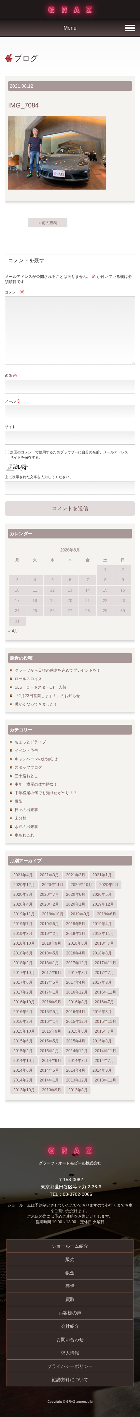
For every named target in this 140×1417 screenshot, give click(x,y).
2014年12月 (77, 1051)
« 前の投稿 (47, 223)
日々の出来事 (26, 810)
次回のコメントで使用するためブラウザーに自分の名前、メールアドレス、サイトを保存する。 (71, 454)
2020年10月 (81, 884)
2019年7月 (23, 924)
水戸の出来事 (26, 826)
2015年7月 (104, 1031)
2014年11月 (105, 1051)
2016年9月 (51, 1002)
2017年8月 (78, 972)
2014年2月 (23, 1080)
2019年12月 (103, 904)
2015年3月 (102, 1041)
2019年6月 (49, 924)
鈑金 (70, 1272)
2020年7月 (49, 894)
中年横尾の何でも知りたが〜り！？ (46, 793)
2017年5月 (49, 982)
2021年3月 (49, 875)
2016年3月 (102, 1011)
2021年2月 (75, 875)
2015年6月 (23, 1041)
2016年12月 (77, 992)
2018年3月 (102, 953)
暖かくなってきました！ (36, 704)
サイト (10, 427)
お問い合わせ (70, 1339)
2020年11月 (52, 884)
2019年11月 (24, 914)
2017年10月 (24, 972)
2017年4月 (75, 982)
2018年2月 (23, 963)
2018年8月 (78, 943)
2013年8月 (78, 1090)
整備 (70, 1286)
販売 (70, 1259)
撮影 (18, 801)
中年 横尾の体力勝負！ (36, 784)
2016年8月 (78, 1002)
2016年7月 (104, 1002)
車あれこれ (24, 835)
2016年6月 (23, 1011)
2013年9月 (51, 1090)
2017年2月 (23, 992)
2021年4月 (23, 875)
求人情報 (70, 1352)
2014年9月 (51, 1060)
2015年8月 (78, 1031)
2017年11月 (105, 963)
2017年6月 (23, 982)
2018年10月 (24, 943)
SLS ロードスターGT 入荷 (40, 687)
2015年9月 (51, 1031)
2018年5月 (49, 953)
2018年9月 (51, 943)
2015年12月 (77, 1021)
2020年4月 (23, 904)
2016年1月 (49, 1021)
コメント (14, 291)
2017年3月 (102, 982)
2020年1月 (75, 904)
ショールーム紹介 (70, 1246)
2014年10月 (24, 1060)
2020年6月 (75, 894)
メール (13, 401)
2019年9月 (80, 914)
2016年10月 (24, 1002)
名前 (11, 375)
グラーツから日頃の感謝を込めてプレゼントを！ (58, 670)
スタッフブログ (28, 767)
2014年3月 (102, 1070)
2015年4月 (75, 1041)
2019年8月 (106, 914)
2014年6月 (23, 1070)
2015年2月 (23, 1051)
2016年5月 (49, 1011)
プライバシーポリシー (70, 1366)
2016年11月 (105, 992)
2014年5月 (49, 1070)
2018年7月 (104, 943)
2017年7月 (104, 972)
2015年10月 (24, 1031)
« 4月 (13, 630)
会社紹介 (70, 1326)
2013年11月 (105, 1080)
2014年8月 (78, 1060)
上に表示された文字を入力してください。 (39, 477)
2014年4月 (75, 1070)
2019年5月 (75, 924)
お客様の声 (70, 1312)
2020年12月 (24, 884)
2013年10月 (24, 1090)
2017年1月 (49, 992)
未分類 (20, 818)
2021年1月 (102, 875)
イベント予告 (26, 750)
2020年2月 (49, 904)
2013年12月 (77, 1080)
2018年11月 (103, 933)
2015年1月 (49, 1051)
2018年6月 (23, 953)
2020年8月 (23, 894)
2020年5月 (102, 894)
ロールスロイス (28, 679)
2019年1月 (75, 933)
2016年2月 (23, 1021)
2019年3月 (23, 933)
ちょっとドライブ (30, 742)
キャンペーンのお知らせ (36, 759)
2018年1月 (49, 963)
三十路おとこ (26, 776)
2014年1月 (49, 1080)
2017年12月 (77, 963)
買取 (70, 1299)
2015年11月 (105, 1021)
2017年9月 (51, 972)
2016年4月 (75, 1011)
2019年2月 (49, 933)
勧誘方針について (70, 1379)
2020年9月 (109, 884)
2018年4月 (75, 953)
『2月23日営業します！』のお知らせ (47, 696)
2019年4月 (102, 924)
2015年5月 (49, 1041)
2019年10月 (52, 914)
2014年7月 (104, 1060)
